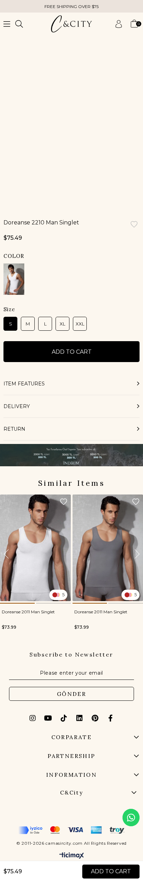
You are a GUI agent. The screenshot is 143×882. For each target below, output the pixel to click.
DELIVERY (16, 406)
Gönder (71, 693)
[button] (17, 603)
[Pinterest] (95, 718)
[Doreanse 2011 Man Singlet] (35, 547)
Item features (24, 384)
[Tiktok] (64, 718)
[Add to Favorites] (134, 225)
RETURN (14, 429)
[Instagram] (33, 718)
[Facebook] (111, 718)
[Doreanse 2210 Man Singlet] (13, 279)
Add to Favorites (63, 501)
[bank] (71, 830)
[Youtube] (48, 718)
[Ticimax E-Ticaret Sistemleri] (71, 856)
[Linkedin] (79, 718)
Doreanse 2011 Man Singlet (28, 611)
